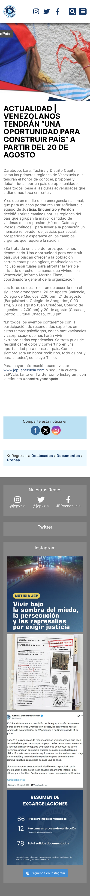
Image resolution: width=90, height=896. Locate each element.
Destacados (42, 455)
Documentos (68, 455)
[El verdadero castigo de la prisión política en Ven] (45, 594)
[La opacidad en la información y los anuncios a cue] (45, 672)
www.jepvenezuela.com (24, 370)
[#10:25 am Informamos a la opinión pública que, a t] (45, 750)
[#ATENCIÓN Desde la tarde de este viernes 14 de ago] (45, 827)
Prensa (13, 460)
